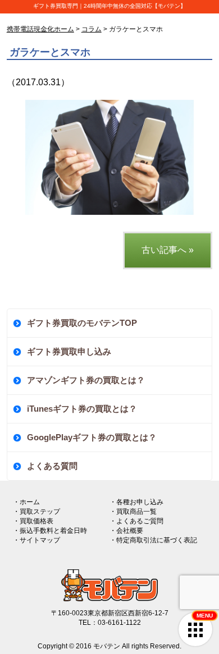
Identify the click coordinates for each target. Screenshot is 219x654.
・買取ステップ (36, 511)
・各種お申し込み (136, 502)
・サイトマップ (36, 540)
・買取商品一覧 (133, 511)
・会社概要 (126, 531)
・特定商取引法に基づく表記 (153, 540)
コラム (91, 29)
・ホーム (26, 502)
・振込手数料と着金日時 (50, 531)
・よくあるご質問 (136, 521)
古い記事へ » (168, 250)
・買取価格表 (33, 521)
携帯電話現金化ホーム (40, 29)
